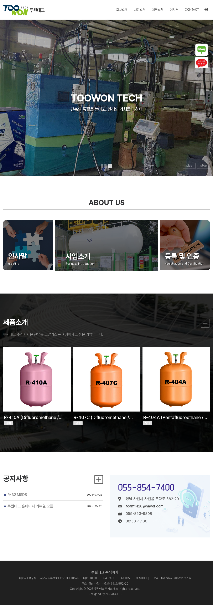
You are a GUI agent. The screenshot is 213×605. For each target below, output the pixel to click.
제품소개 (157, 9)
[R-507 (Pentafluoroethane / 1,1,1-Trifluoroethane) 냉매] (176, 379)
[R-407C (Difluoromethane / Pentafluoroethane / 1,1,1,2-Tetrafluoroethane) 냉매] (37, 379)
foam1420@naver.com (144, 506)
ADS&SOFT (113, 594)
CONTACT (192, 9)
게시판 (174, 9)
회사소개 (122, 9)
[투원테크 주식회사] (24, 10)
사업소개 (139, 9)
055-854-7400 (146, 487)
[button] (102, 166)
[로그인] (206, 9)
